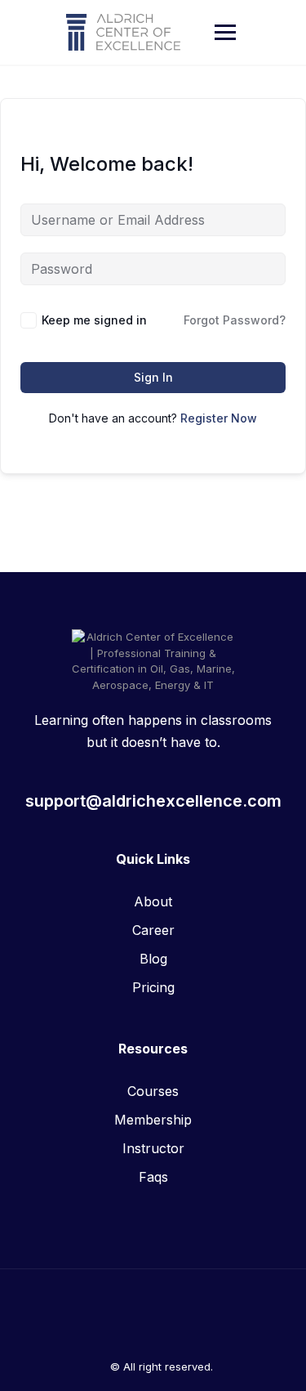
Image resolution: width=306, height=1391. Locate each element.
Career (153, 930)
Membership (153, 1119)
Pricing (153, 987)
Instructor (153, 1148)
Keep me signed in (94, 320)
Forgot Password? (235, 320)
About (153, 901)
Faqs (153, 1177)
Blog (153, 958)
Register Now (218, 418)
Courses (153, 1091)
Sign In (153, 377)
